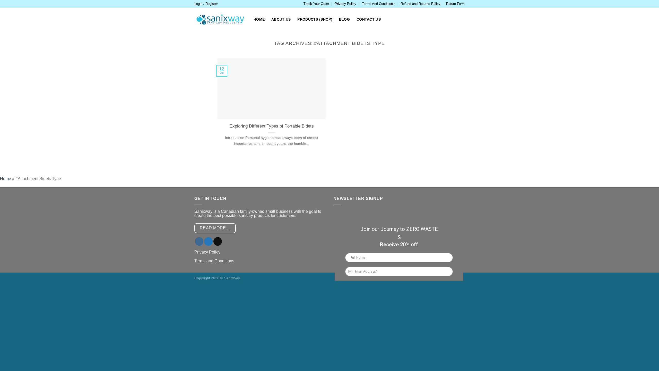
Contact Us (369, 19)
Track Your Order (316, 4)
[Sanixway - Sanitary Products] (220, 19)
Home (259, 19)
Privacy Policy (345, 4)
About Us (281, 19)
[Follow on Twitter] (208, 241)
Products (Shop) (314, 19)
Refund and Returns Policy (420, 4)
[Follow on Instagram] (199, 241)
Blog (344, 19)
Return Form (455, 4)
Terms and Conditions (214, 261)
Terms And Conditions (378, 4)
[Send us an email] (217, 241)
